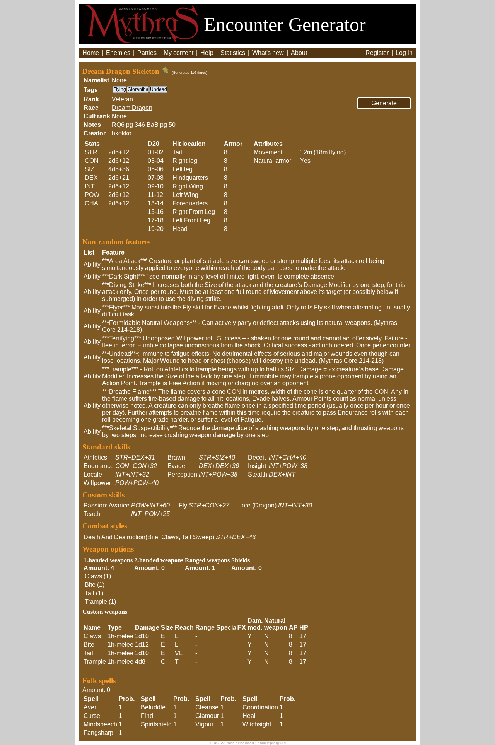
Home (90, 53)
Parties (147, 53)
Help (206, 53)
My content (178, 53)
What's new (268, 53)
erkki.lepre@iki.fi (272, 743)
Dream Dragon (132, 107)
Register (377, 53)
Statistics (232, 53)
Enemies (118, 53)
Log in (404, 53)
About (299, 53)
